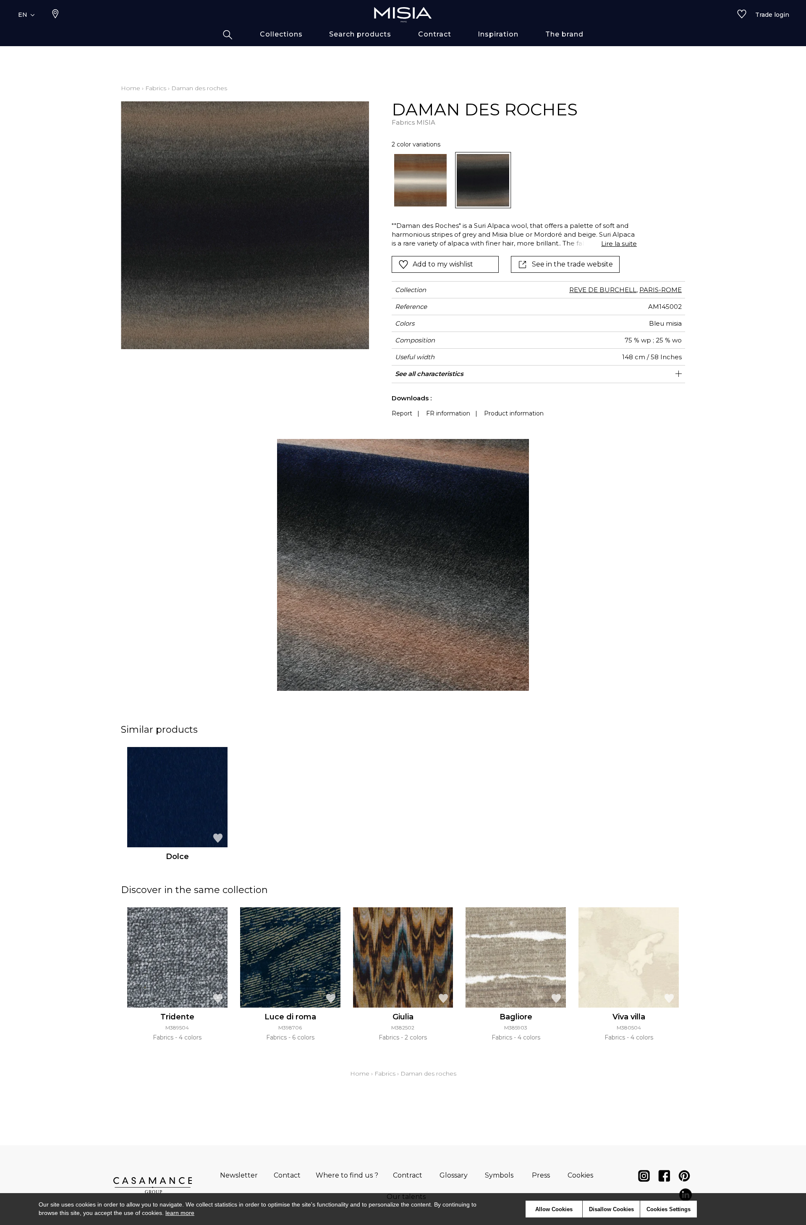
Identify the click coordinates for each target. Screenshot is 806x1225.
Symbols (499, 1175)
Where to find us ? (347, 1175)
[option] (420, 180)
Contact (287, 1175)
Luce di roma (290, 1016)
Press (541, 1175)
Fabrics (155, 88)
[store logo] (403, 15)
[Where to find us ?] (55, 14)
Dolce (177, 856)
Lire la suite (619, 244)
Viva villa (628, 1016)
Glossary (454, 1175)
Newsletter (239, 1175)
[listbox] (509, 180)
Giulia (403, 1016)
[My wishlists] (742, 14)
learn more (179, 1212)
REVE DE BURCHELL (602, 290)
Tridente (177, 1016)
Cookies (580, 1175)
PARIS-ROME (660, 290)
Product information (514, 413)
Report (402, 413)
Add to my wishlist (443, 264)
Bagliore (516, 1016)
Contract (407, 1175)
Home (130, 88)
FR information (448, 413)
